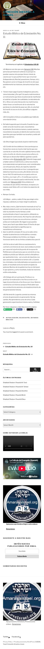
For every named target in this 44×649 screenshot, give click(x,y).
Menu (23, 23)
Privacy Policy (7, 642)
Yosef (16, 30)
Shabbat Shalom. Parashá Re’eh (14, 395)
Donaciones (10, 529)
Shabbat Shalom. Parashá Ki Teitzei (15, 387)
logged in (15, 332)
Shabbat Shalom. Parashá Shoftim (15, 391)
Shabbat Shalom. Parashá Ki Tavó (15, 382)
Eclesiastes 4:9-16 (31, 64)
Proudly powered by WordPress (24, 642)
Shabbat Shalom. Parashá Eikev (14, 399)
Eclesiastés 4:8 (19, 159)
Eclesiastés (24, 317)
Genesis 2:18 (28, 69)
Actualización (12, 317)
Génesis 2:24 (16, 182)
